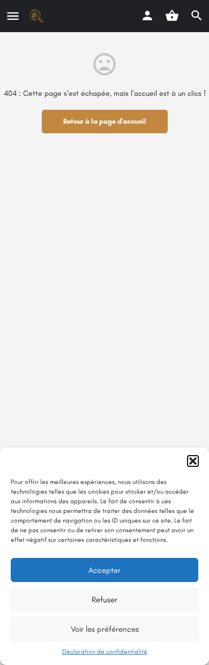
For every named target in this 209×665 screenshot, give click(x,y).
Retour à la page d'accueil (104, 121)
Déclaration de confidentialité (104, 651)
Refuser (104, 599)
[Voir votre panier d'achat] (172, 15)
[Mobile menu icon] (12, 16)
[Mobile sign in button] (147, 15)
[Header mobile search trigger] (197, 15)
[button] (193, 461)
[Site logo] (38, 16)
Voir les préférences (105, 629)
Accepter (104, 570)
